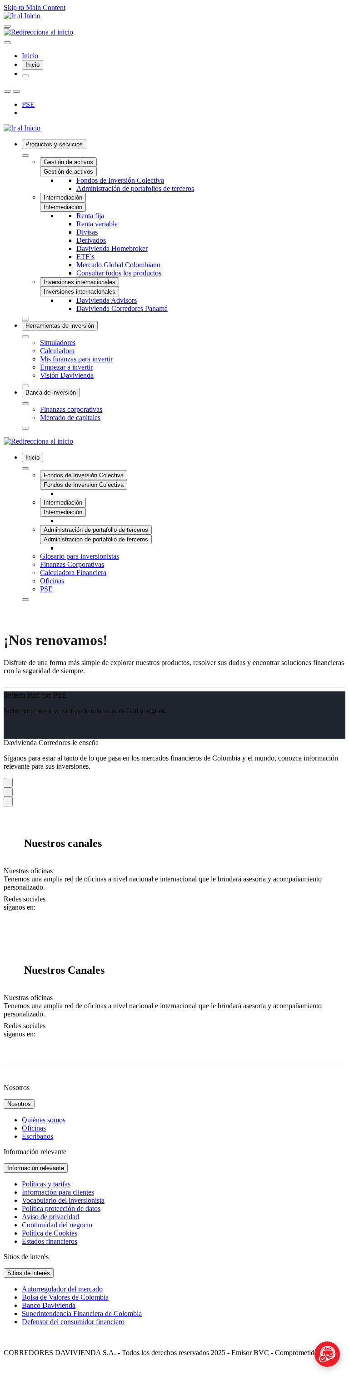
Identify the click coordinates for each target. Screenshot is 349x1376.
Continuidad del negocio (57, 1225)
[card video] (8, 782)
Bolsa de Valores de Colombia (65, 1297)
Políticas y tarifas (46, 1184)
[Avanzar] (25, 319)
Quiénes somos (43, 1120)
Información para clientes (58, 1192)
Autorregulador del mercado (62, 1289)
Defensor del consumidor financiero (73, 1322)
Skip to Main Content (34, 7)
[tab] (32, 65)
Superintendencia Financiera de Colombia (82, 1313)
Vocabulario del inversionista (63, 1200)
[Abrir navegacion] (7, 26)
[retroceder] (25, 155)
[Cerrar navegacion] (7, 42)
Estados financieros (49, 1241)
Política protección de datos (61, 1208)
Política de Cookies (49, 1233)
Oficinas (34, 1128)
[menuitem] (183, 230)
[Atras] (7, 91)
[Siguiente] (16, 91)
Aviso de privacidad (50, 1217)
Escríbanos (37, 1136)
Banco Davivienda (48, 1305)
